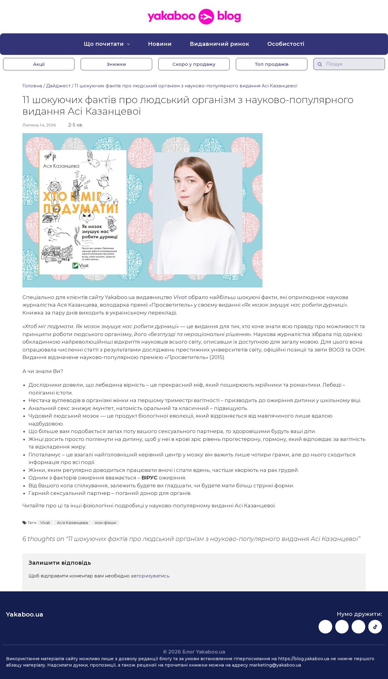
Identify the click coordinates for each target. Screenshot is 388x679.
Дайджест (58, 86)
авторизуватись (150, 576)
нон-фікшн (105, 522)
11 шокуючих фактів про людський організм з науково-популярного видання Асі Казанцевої (186, 86)
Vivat (45, 522)
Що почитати (104, 44)
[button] (39, 64)
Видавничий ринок (219, 44)
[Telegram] (358, 627)
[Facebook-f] (325, 627)
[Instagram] (342, 627)
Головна (32, 86)
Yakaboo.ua (24, 614)
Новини (160, 44)
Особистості (285, 44)
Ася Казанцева (72, 522)
